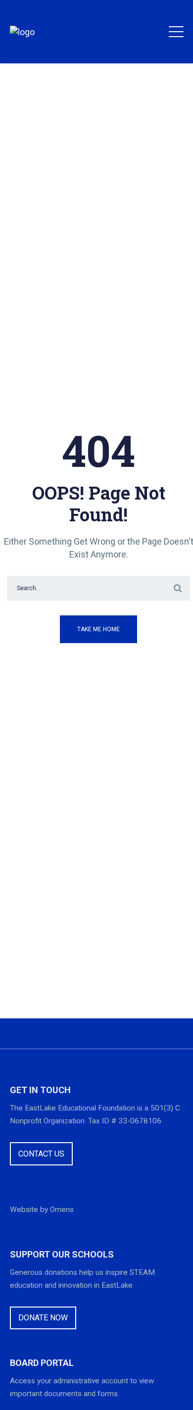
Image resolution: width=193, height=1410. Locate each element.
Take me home (98, 629)
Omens (62, 1209)
